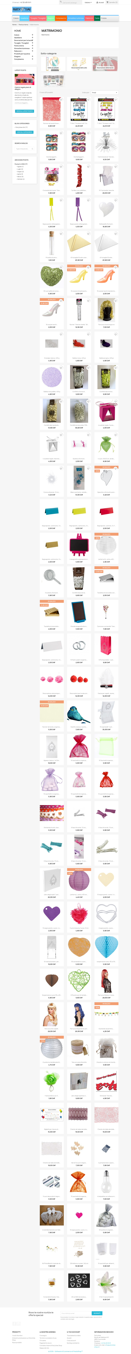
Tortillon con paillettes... (79, 190)
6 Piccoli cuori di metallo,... (79, 995)
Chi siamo (43, 1340)
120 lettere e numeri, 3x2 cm (79, 1263)
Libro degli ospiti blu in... (79, 1096)
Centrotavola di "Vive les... (106, 157)
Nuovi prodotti (17, 1342)
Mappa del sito (44, 1348)
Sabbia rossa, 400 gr (79, 358)
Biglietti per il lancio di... (51, 1129)
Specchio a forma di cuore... (106, 492)
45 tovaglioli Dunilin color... (79, 257)
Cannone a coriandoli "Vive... (106, 626)
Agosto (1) (20, 166)
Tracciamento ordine (74, 1335)
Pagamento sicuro (46, 1343)
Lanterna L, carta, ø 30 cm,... (79, 894)
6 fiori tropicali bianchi (106, 1297)
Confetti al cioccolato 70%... (79, 425)
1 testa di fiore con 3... (52, 1096)
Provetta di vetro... (52, 257)
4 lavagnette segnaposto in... (79, 559)
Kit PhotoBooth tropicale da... (51, 1263)
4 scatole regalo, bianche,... (52, 459)
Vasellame (18, 38)
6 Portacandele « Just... (106, 660)
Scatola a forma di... (79, 459)
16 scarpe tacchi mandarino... (106, 291)
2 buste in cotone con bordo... (106, 1062)
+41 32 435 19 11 (25, 2)
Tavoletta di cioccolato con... (106, 593)
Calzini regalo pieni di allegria (23, 88)
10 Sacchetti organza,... (106, 760)
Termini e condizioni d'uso (48, 1338)
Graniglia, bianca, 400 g (51, 358)
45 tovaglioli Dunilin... (106, 257)
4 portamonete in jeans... (106, 1163)
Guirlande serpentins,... (106, 1029)
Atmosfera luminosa (21, 48)
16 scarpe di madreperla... (79, 291)
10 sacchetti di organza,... (79, 794)
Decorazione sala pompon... (52, 693)
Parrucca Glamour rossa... (106, 995)
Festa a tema (19, 46)
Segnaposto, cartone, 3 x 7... (106, 526)
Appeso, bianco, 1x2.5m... (52, 760)
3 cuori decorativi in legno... (52, 1196)
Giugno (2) (20, 171)
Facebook (14, 1324)
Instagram (19, 1324)
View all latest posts (24, 111)
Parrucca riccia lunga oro (106, 324)
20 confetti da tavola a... (79, 1297)
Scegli (105, 92)
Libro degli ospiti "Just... (52, 894)
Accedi (69, 1338)
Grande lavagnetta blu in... (79, 626)
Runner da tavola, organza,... (51, 727)
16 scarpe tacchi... (52, 324)
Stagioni (17, 57)
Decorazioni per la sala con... (79, 693)
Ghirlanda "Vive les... (106, 1096)
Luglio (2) (20, 169)
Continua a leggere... (21, 103)
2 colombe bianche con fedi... (51, 1230)
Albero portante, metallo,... (79, 492)
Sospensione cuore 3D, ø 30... (52, 995)
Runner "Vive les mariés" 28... (79, 324)
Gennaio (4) (21, 179)
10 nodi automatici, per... (52, 962)
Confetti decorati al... (106, 392)
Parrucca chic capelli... (52, 1029)
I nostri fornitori (17, 1335)
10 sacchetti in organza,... (79, 760)
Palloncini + (18, 51)
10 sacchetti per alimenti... (106, 1263)
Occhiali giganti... (51, 157)
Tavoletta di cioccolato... (52, 626)
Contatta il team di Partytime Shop (51, 1345)
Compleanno (19, 59)
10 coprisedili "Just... (106, 727)
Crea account (71, 1340)
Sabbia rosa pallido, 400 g (52, 392)
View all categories (24, 132)
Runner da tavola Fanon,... (51, 123)
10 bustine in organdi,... (106, 1230)
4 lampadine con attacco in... (106, 1196)
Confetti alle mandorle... (52, 425)
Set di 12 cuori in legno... (79, 1163)
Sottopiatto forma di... (106, 224)
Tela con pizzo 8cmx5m (79, 1062)
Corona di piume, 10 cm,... (52, 492)
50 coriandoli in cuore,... (79, 962)
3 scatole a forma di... (52, 593)
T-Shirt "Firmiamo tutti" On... (79, 123)
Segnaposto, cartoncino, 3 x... (52, 526)
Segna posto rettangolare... (52, 224)
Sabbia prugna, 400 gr (106, 358)
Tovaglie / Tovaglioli (21, 43)
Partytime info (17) (22, 127)
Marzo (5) (20, 176)
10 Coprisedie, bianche (106, 190)
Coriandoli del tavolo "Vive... (52, 190)
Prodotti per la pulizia (22, 54)
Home (17, 30)
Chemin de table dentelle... (79, 1129)
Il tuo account (73, 1332)
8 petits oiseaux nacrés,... (79, 727)
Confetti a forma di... (79, 392)
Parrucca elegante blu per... (79, 1029)
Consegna (43, 1335)
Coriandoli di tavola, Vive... (51, 1297)
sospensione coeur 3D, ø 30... (106, 962)
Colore (16, 35)
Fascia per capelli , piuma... (106, 693)
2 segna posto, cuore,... (106, 928)
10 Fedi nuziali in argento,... (79, 660)
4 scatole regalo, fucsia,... (106, 425)
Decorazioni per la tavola (23, 40)
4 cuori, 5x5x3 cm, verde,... (106, 459)
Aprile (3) (20, 174)
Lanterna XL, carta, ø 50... (106, 559)
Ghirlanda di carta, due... (52, 827)
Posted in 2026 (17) (21, 164)
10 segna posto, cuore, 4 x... (106, 894)
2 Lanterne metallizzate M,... (52, 1062)
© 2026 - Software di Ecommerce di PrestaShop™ (65, 1351)
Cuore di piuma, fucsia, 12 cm (79, 928)
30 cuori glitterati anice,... (52, 291)
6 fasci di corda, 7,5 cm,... (79, 827)
